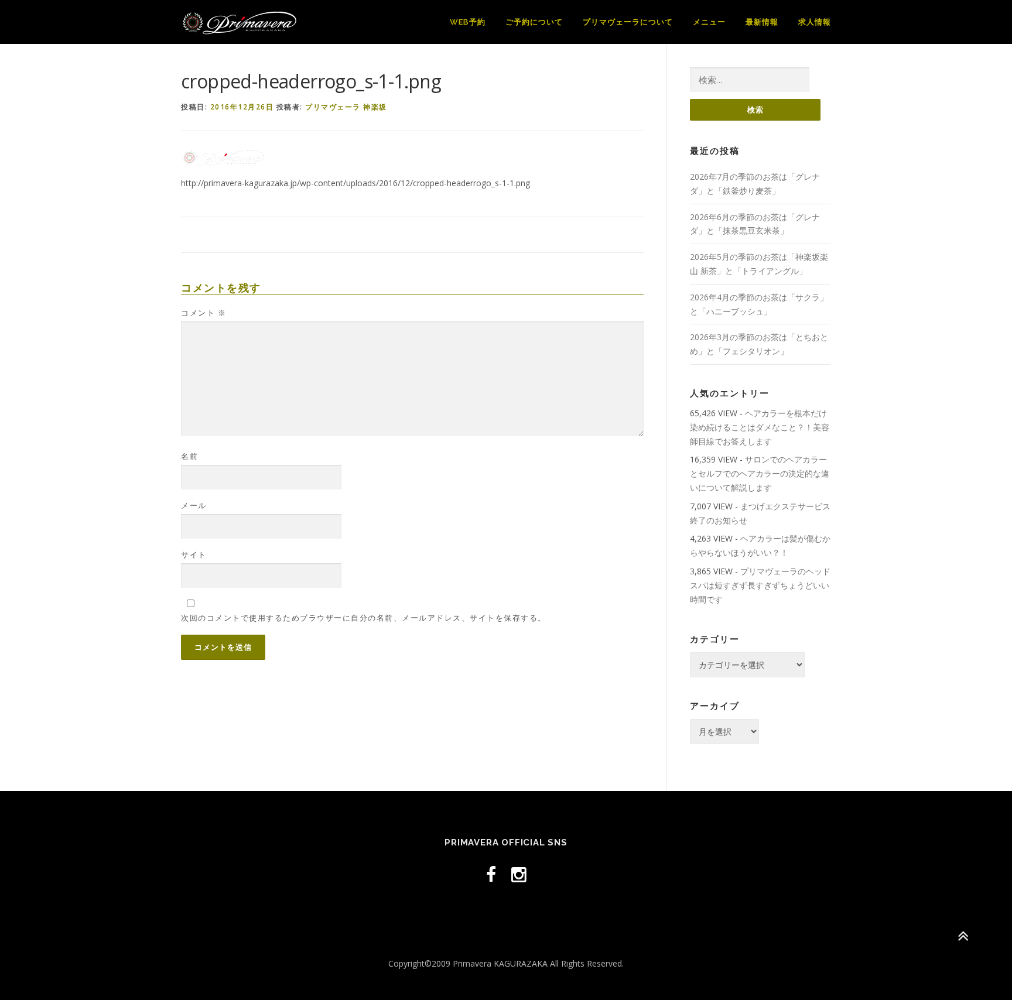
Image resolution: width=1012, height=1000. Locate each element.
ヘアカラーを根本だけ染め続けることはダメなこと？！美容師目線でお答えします (759, 427)
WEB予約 (468, 22)
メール (194, 505)
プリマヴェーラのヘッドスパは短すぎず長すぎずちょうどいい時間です (760, 585)
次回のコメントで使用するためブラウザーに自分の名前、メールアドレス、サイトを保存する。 (363, 617)
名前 (189, 456)
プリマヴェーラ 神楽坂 (346, 107)
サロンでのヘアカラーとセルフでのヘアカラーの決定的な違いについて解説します (759, 473)
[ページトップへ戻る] (962, 936)
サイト (194, 554)
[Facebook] (491, 874)
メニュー (709, 22)
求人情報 (814, 22)
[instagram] (518, 874)
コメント (203, 312)
